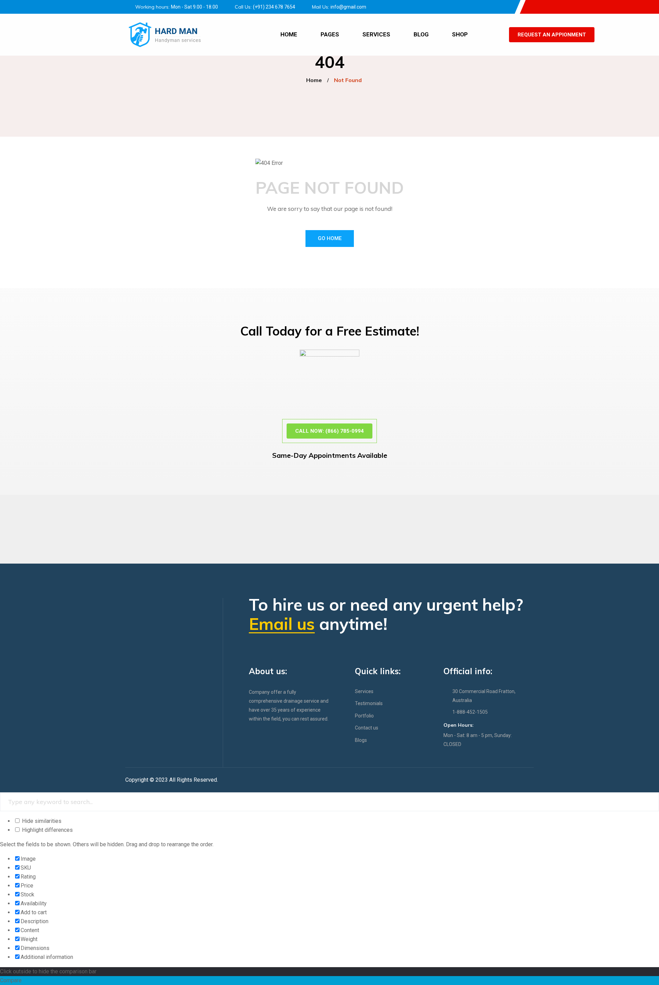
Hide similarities (41, 821)
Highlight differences (47, 830)
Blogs (361, 740)
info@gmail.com (348, 7)
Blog (421, 34)
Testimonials (369, 703)
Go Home (330, 238)
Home (288, 34)
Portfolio (364, 715)
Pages (330, 34)
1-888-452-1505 (470, 712)
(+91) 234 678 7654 (274, 7)
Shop (460, 34)
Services (376, 34)
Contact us (366, 728)
